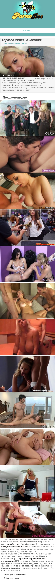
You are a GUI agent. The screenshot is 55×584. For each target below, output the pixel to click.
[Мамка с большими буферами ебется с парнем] (27, 483)
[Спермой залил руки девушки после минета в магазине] (27, 227)
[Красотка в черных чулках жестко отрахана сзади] (27, 520)
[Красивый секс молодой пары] (27, 373)
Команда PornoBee (10, 568)
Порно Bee (6, 43)
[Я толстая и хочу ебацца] (27, 337)
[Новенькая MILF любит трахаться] (27, 410)
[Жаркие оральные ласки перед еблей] (27, 154)
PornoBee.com (28, 544)
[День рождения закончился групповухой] (27, 118)
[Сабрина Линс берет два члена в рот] (27, 300)
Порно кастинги (19, 43)
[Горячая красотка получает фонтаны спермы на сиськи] (27, 191)
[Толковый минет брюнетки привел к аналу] (27, 447)
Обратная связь (11, 578)
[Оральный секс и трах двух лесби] (27, 264)
